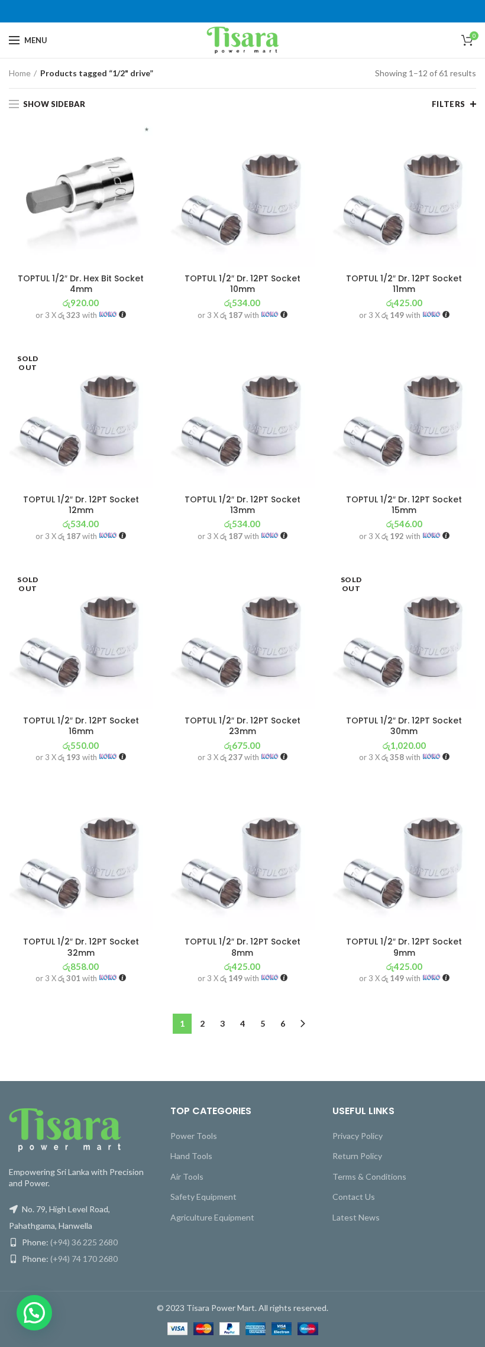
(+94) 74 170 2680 (84, 1259)
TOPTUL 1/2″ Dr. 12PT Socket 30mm (404, 725)
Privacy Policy (357, 1136)
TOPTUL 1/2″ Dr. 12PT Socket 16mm (81, 725)
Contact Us (353, 1197)
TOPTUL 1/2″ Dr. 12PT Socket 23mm (242, 725)
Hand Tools (191, 1156)
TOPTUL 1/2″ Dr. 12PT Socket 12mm (81, 504)
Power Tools (193, 1136)
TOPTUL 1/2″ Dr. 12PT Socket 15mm (404, 504)
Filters (448, 104)
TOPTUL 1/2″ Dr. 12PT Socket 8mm (242, 946)
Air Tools (186, 1176)
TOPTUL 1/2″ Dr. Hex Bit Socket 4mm (81, 283)
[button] (34, 1312)
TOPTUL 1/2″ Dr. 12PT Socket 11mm (404, 283)
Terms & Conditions (369, 1176)
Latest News (356, 1217)
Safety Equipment (203, 1197)
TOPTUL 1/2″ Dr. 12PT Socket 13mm (242, 504)
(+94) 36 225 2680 (84, 1242)
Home (20, 73)
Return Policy (357, 1156)
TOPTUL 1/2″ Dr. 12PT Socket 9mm (404, 946)
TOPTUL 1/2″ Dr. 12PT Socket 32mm (81, 946)
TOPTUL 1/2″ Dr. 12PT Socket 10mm (242, 283)
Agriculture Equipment (212, 1217)
